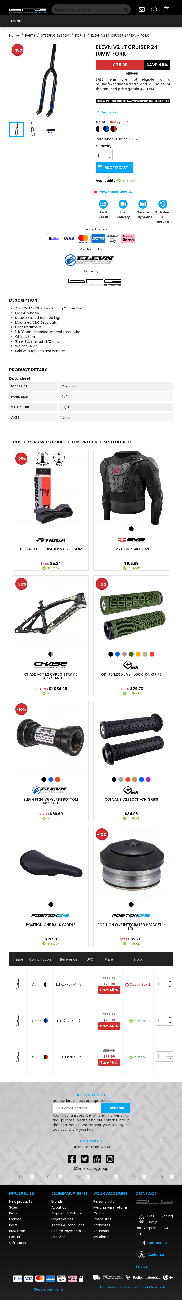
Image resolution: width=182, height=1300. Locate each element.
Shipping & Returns (66, 1213)
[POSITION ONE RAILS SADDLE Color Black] (51, 904)
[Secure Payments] (91, 239)
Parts (13, 1225)
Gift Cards (17, 1242)
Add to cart (112, 167)
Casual (15, 1237)
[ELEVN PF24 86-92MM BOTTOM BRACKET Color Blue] (51, 779)
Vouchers (101, 1231)
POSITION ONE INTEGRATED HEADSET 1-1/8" (131, 926)
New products (20, 1201)
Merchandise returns (110, 1207)
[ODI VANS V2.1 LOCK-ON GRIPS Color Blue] (141, 779)
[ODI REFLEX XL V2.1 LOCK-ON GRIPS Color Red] (152, 654)
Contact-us (157, 1242)
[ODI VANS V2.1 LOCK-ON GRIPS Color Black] (114, 779)
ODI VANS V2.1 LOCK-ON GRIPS (131, 799)
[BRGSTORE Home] (27, 9)
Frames (15, 1219)
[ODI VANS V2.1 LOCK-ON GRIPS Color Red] (128, 779)
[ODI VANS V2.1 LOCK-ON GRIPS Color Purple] (148, 779)
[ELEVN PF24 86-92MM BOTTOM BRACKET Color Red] (57, 779)
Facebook (72, 1159)
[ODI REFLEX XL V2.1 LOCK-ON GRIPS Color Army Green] (131, 654)
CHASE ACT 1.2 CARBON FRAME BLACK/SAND (50, 676)
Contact (146, 1193)
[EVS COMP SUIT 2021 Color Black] (131, 529)
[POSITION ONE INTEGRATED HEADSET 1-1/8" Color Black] (131, 904)
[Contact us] (142, 9)
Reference (105, 139)
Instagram (110, 1159)
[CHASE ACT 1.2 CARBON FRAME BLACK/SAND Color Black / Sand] (51, 654)
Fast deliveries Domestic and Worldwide (133, 1287)
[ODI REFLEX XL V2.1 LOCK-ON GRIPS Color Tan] (145, 654)
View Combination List (117, 192)
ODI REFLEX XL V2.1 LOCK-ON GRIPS (131, 674)
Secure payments (49, 1289)
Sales (13, 1207)
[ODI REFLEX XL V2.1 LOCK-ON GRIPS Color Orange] (138, 654)
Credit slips (102, 1219)
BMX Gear (17, 1231)
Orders (99, 1213)
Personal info (104, 1201)
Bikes (13, 1213)
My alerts (100, 1237)
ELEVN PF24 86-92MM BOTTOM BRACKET (50, 801)
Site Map (58, 1237)
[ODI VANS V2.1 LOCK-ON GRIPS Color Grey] (121, 779)
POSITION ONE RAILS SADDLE (50, 925)
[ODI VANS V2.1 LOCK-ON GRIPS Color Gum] (134, 779)
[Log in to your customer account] (154, 9)
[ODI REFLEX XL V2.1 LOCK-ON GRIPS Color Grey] (124, 654)
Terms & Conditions (67, 1225)
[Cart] (167, 9)
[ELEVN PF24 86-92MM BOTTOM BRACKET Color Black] (44, 779)
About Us (58, 1207)
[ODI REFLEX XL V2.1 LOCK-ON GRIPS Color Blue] (117, 654)
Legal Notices (62, 1219)
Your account (110, 1193)
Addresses (101, 1225)
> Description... (110, 112)
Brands (57, 1201)
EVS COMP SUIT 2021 (131, 549)
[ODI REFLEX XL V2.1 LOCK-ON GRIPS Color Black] (111, 654)
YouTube (97, 1159)
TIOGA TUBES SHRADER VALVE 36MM (50, 549)
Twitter (85, 1159)
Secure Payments (66, 1231)
